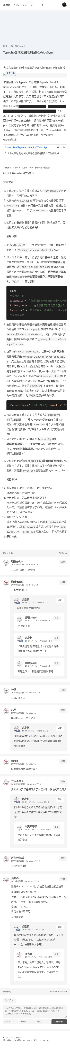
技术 (5, 46)
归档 (16, 5)
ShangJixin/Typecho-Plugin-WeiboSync (27, 147)
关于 (33, 5)
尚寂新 (6, 5)
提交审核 (59, 1022)
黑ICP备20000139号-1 (12, 1040)
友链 (24, 5)
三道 (41, 5)
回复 (63, 562)
